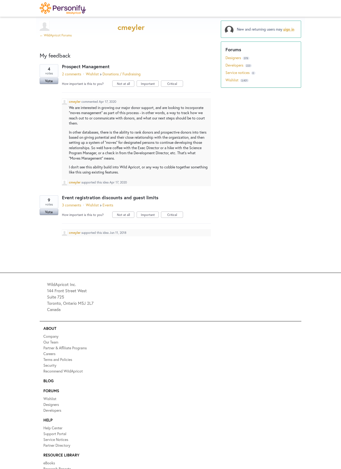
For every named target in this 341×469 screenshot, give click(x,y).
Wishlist (92, 73)
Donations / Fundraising (122, 73)
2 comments (71, 73)
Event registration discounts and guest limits (110, 197)
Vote (49, 80)
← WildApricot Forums (56, 35)
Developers (234, 65)
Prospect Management (85, 66)
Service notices (238, 72)
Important (150, 84)
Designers (233, 57)
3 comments (71, 204)
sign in (288, 29)
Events (108, 204)
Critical (175, 84)
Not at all (125, 84)
